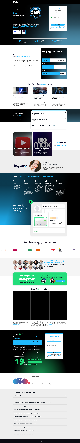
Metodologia (51, 2)
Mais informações (39, 441)
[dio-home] (15, 2)
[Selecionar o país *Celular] (51, 17)
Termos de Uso (61, 27)
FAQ (60, 2)
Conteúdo (41, 2)
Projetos (45, 2)
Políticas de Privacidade (54, 27)
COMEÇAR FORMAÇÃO (58, 24)
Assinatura (56, 2)
